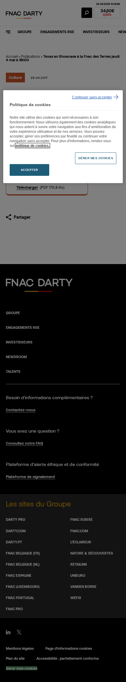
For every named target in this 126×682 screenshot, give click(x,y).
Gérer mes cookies (95, 157)
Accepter (29, 169)
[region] (63, 136)
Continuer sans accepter (92, 97)
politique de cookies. (33, 145)
